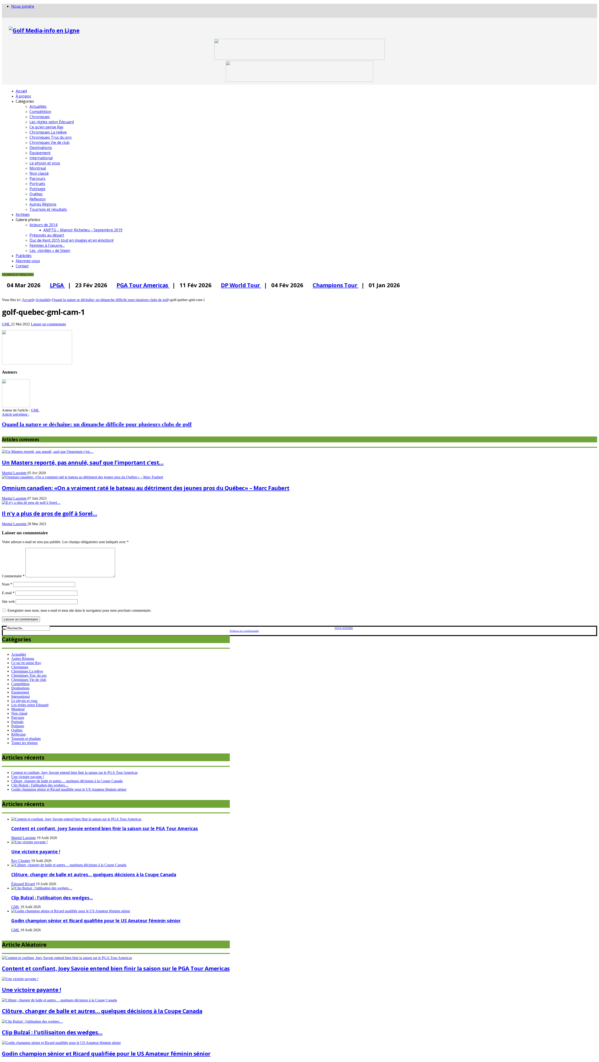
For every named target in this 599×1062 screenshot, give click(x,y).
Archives (22, 214)
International (41, 157)
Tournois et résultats (48, 209)
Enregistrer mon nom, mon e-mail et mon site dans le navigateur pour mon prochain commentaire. (79, 610)
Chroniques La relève (48, 132)
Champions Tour (330, 285)
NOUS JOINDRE (344, 628)
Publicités (23, 255)
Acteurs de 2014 (43, 224)
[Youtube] (10, 15)
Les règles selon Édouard (51, 121)
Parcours (37, 178)
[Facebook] (3, 15)
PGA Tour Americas (137, 285)
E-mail (8, 593)
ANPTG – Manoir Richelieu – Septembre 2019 (82, 230)
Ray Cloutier (20, 861)
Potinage (37, 188)
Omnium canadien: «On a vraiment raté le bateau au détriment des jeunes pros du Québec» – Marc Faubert (145, 488)
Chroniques (39, 116)
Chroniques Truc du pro (50, 137)
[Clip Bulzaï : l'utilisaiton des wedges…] (41, 888)
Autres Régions (42, 204)
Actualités (38, 106)
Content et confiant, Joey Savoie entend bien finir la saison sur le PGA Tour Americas (74, 773)
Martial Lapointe (14, 473)
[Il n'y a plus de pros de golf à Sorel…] (31, 503)
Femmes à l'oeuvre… (47, 245)
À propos (23, 96)
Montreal (37, 168)
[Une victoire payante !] (29, 842)
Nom (7, 584)
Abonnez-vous (28, 260)
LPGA (52, 285)
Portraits (37, 183)
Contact (22, 266)
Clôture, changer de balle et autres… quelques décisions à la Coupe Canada (67, 781)
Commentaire (13, 576)
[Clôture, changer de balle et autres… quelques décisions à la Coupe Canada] (68, 865)
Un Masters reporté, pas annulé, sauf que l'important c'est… (83, 462)
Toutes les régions (24, 743)
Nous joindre (22, 6)
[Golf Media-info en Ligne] (44, 30)
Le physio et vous (44, 163)
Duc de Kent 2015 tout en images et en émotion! (71, 240)
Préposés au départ (46, 235)
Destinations (40, 147)
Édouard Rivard (23, 884)
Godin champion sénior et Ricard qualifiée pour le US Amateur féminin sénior (68, 789)
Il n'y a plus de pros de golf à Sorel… (49, 513)
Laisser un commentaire (48, 324)
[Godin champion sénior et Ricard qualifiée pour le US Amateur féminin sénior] (70, 911)
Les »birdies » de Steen (49, 250)
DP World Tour (236, 285)
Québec (36, 193)
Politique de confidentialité (244, 630)
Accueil (21, 91)
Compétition (40, 111)
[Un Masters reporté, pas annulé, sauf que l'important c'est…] (47, 452)
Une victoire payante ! (27, 777)
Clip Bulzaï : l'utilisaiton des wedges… (40, 785)
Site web (8, 602)
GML (6, 324)
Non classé (39, 173)
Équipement (40, 152)
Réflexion (37, 199)
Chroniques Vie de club (49, 142)
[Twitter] (7, 15)
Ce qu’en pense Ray (46, 127)
